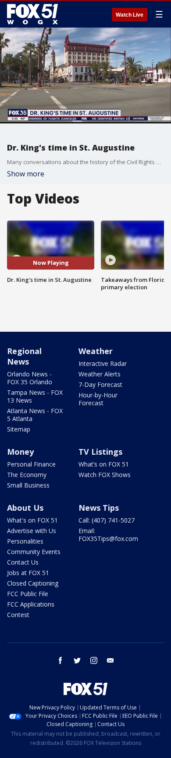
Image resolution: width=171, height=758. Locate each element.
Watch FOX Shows (104, 474)
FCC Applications (30, 604)
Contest (18, 615)
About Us (25, 507)
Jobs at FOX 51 (28, 572)
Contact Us (23, 562)
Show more (25, 174)
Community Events (34, 551)
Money (20, 451)
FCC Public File (27, 594)
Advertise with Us (31, 530)
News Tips (98, 507)
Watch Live (129, 15)
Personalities (25, 541)
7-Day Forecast (100, 384)
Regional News (24, 356)
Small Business (28, 485)
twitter (77, 660)
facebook (60, 660)
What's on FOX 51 (32, 520)
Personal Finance (31, 464)
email (110, 660)
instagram (94, 660)
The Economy (26, 474)
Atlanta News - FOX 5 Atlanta (35, 415)
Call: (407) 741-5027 (106, 520)
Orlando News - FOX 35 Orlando (29, 378)
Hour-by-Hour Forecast (98, 399)
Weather (95, 351)
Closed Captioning (32, 583)
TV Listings (100, 451)
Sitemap (18, 429)
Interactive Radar (102, 363)
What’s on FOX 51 (103, 464)
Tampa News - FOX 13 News (35, 396)
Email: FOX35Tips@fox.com (108, 534)
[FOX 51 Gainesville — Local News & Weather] (32, 14)
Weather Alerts (99, 374)
